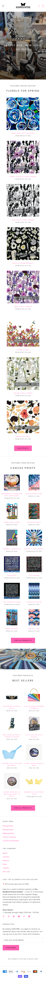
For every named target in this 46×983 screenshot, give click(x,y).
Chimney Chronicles (12, 549)
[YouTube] (19, 916)
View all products (23, 640)
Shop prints (23, 448)
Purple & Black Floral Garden (23, 176)
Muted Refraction (34, 494)
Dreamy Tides (34, 628)
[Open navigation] (3, 6)
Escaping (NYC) (34, 522)
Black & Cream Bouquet (23, 263)
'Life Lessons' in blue (12, 602)
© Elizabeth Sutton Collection (23, 959)
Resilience (12, 575)
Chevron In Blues (34, 602)
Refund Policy (8, 829)
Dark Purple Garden (23, 306)
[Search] (39, 6)
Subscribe (11, 948)
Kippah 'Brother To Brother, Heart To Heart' (12, 794)
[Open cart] (43, 6)
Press (5, 864)
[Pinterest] (14, 916)
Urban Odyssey (12, 628)
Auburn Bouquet (23, 436)
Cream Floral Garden (23, 393)
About (5, 853)
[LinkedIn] (29, 916)
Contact (6, 857)
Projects (6, 860)
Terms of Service (9, 837)
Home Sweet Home (12, 522)
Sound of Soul (23, 350)
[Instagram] (8, 916)
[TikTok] (24, 916)
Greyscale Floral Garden (23, 220)
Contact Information (11, 841)
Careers (6, 868)
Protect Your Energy (34, 549)
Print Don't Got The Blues (23, 133)
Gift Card (6, 872)
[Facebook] (3, 916)
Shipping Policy (8, 833)
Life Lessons (34, 575)
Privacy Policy (8, 826)
